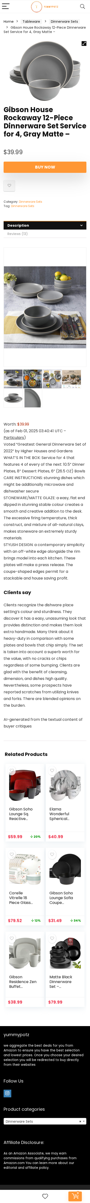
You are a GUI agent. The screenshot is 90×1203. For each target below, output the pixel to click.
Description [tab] (18, 225)
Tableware (31, 21)
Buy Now (45, 167)
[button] (84, 43)
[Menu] (6, 6)
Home (9, 21)
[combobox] (45, 1121)
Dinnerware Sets (64, 21)
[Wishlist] (45, 1196)
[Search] (82, 6)
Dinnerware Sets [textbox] (43, 1121)
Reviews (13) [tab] (17, 233)
